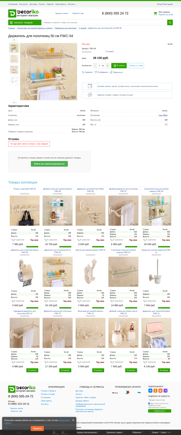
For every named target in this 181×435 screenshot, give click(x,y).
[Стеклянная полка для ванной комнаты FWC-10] (123, 272)
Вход (159, 4)
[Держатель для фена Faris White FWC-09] (90, 211)
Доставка (33, 4)
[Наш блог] (160, 392)
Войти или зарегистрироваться (49, 164)
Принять (37, 428)
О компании (13, 4)
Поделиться (118, 72)
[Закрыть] (73, 420)
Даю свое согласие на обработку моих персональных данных (158, 405)
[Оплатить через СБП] (128, 392)
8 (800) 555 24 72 (115, 13)
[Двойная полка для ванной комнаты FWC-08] (57, 211)
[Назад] (14, 40)
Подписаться (159, 411)
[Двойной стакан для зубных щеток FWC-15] (123, 333)
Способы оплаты (104, 86)
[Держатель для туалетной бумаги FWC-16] (156, 333)
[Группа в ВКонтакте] (150, 392)
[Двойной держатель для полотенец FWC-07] (123, 211)
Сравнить (89, 72)
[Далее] (14, 102)
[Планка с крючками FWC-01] (25, 211)
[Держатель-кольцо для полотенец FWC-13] (57, 333)
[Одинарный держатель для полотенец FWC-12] (25, 333)
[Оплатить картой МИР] (139, 392)
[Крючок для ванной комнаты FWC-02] (90, 272)
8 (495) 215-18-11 (18, 403)
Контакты (71, 4)
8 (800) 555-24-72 (20, 396)
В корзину (121, 66)
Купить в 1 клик (136, 66)
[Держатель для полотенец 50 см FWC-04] (57, 272)
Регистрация (168, 4)
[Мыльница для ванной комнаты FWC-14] (90, 333)
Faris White (163, 115)
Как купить (23, 4)
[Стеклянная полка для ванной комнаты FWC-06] (156, 211)
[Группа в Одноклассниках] (155, 392)
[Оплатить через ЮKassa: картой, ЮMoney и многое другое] (116, 392)
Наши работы (60, 4)
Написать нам (77, 13)
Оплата (42, 4)
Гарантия (50, 4)
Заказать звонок (61, 13)
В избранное (103, 72)
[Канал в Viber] (165, 392)
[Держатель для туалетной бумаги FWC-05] (25, 272)
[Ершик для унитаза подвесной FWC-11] (156, 272)
